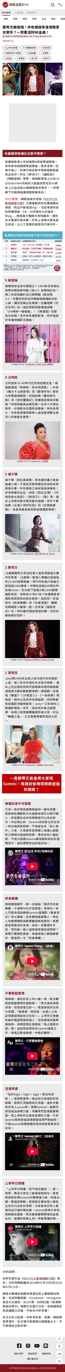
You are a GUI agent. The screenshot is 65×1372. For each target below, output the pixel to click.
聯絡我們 (32, 1353)
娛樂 (25, 18)
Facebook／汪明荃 (39, 461)
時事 (34, 18)
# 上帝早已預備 (11, 47)
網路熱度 (31, 12)
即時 (15, 18)
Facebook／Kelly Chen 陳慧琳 (39, 364)
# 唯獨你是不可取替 (13, 53)
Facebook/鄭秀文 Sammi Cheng (39, 659)
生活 (44, 18)
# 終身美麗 (31, 53)
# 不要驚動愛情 (29, 47)
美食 (53, 18)
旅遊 (63, 18)
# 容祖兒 (8, 58)
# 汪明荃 (44, 53)
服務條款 (46, 1353)
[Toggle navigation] (60, 4)
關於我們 (18, 1353)
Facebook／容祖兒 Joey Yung (39, 764)
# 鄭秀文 (46, 58)
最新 (6, 18)
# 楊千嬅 (33, 58)
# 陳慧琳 (20, 58)
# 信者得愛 (45, 47)
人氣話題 (19, 12)
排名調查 (6, 12)
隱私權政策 (32, 1358)
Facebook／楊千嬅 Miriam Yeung (39, 553)
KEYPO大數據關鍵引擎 (38, 1278)
